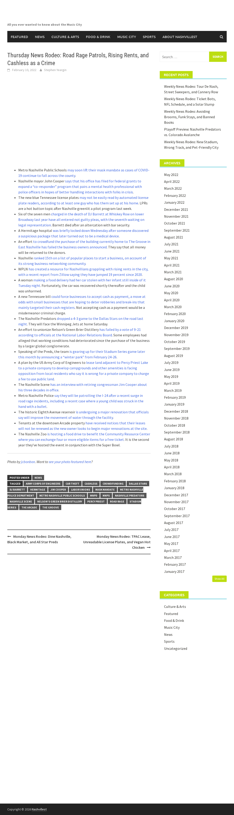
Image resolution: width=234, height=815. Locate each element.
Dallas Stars (138, 483)
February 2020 (175, 313)
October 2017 (174, 508)
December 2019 (176, 327)
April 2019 (172, 383)
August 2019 (173, 355)
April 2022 (172, 181)
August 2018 (173, 439)
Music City (126, 36)
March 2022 (173, 188)
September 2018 (177, 432)
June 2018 (172, 453)
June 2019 (172, 369)
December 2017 (176, 495)
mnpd (93, 495)
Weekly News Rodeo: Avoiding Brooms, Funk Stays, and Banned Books (189, 117)
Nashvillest (39, 809)
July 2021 (171, 244)
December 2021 (176, 209)
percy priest (96, 501)
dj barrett (17, 489)
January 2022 (174, 202)
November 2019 (176, 334)
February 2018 (175, 481)
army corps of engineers (43, 483)
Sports (149, 36)
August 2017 (173, 522)
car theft (72, 483)
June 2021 (172, 251)
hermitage (37, 489)
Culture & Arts (65, 36)
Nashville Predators (129, 495)
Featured (19, 36)
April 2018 (172, 467)
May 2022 (171, 174)
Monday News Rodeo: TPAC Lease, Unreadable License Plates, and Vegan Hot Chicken (117, 542)
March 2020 (173, 307)
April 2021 (172, 265)
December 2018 (176, 411)
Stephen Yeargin (55, 70)
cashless (91, 483)
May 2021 (171, 258)
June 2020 (172, 286)
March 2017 (173, 557)
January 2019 (174, 404)
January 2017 (174, 571)
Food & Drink (98, 36)
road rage (117, 501)
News (40, 36)
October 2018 (174, 425)
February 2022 (175, 195)
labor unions (80, 489)
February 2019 (175, 397)
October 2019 (174, 341)
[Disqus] (79, 617)
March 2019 (173, 390)
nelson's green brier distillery (59, 501)
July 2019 (171, 362)
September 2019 (177, 348)
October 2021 (174, 223)
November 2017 (176, 501)
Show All (219, 578)
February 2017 (175, 564)
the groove (50, 507)
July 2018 (171, 446)
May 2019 (171, 376)
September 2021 (177, 230)
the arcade (29, 507)
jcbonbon (28, 461)
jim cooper (58, 489)
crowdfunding (113, 483)
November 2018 (176, 418)
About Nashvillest (179, 36)
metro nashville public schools (62, 495)
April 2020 (172, 300)
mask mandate (105, 489)
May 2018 (171, 460)
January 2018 (174, 488)
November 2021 (176, 216)
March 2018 (173, 474)
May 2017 (171, 543)
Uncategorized (175, 648)
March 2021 (173, 272)
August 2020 (173, 279)
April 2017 (172, 550)
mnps (106, 495)
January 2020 (174, 320)
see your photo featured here (70, 461)
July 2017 (171, 529)
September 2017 (177, 515)
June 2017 (172, 536)
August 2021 (173, 237)
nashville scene (21, 501)
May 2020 (171, 293)
